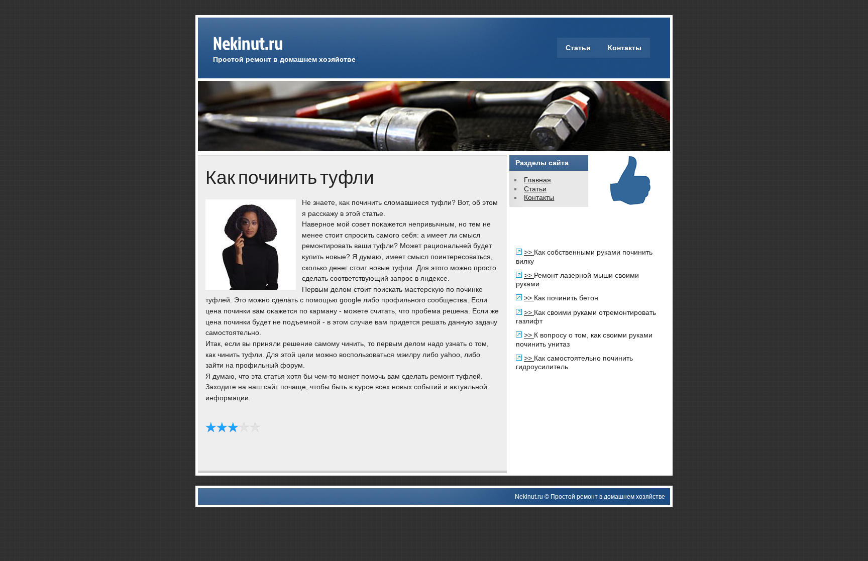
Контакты (624, 48)
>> (529, 252)
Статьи (578, 48)
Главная (537, 180)
